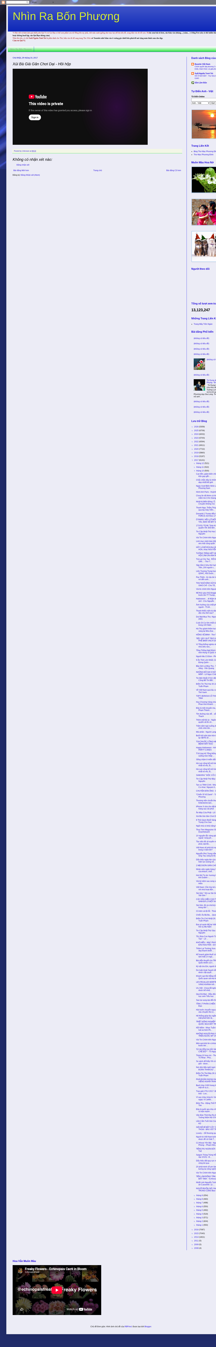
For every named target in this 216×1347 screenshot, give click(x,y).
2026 (196, 427)
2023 (196, 438)
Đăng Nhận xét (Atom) (30, 175)
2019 (196, 453)
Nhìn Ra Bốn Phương (66, 16)
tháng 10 (200, 471)
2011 (196, 1241)
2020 (196, 449)
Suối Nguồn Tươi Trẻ (204, 73)
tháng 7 (199, 1203)
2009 (196, 1244)
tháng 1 (199, 1225)
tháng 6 (199, 1206)
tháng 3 (199, 1217)
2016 (196, 1230)
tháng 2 (199, 1221)
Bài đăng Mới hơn (21, 170)
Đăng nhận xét (23, 165)
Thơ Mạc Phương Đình (203, 154)
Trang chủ (97, 170)
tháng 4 (199, 1214)
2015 (196, 1233)
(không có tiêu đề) (201, 338)
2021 (196, 445)
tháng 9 (199, 1195)
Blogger (148, 1326)
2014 (196, 1237)
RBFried (128, 1326)
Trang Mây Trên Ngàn (203, 324)
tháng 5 (199, 1210)
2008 (196, 1248)
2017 (196, 460)
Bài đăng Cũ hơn (173, 170)
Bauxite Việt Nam (202, 64)
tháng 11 (200, 467)
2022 (196, 441)
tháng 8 (199, 1199)
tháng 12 (200, 463)
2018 (196, 456)
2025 (196, 430)
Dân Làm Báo (201, 83)
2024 (196, 434)
